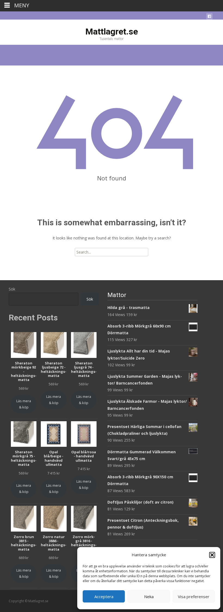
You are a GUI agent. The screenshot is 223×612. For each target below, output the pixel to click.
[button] (212, 555)
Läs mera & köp (23, 404)
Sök (12, 289)
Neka (149, 596)
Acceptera (103, 596)
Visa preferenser (193, 596)
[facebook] (209, 17)
